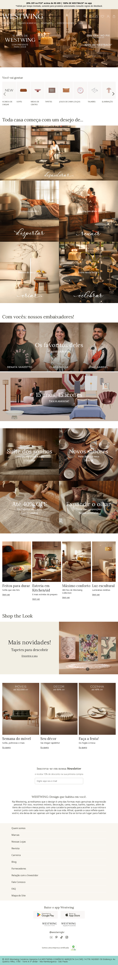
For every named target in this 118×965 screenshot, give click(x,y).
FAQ (14, 888)
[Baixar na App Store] (73, 915)
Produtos (7, 23)
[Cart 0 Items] (114, 16)
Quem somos (18, 828)
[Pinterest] (56, 938)
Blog (14, 861)
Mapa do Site (19, 895)
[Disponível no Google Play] (45, 915)
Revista (15, 848)
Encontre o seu (30, 656)
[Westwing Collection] (49, 924)
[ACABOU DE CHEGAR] (9, 90)
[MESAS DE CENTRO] (37, 90)
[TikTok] (61, 938)
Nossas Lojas (19, 841)
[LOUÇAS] (80, 90)
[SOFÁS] (23, 90)
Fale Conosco (18, 882)
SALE (81, 23)
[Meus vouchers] (91, 16)
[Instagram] (66, 938)
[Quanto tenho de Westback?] (96, 16)
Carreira (16, 855)
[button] (102, 16)
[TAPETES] (52, 90)
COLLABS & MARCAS (27, 23)
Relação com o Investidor (25, 875)
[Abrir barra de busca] (85, 16)
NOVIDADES (46, 23)
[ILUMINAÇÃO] (109, 90)
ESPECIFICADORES (65, 23)
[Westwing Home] (22, 16)
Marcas (15, 834)
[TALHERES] (94, 90)
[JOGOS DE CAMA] (66, 90)
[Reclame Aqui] (73, 948)
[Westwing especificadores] (68, 924)
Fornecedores (19, 868)
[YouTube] (51, 938)
